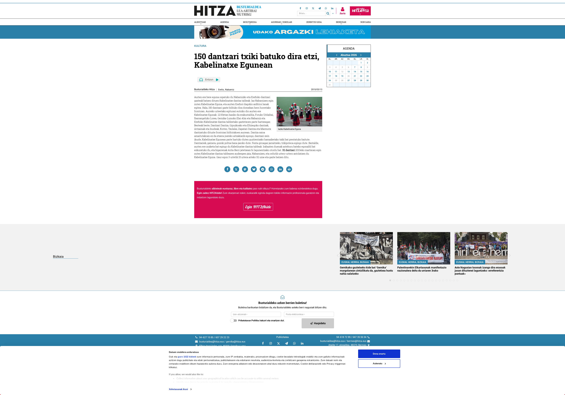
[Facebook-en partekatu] (227, 169)
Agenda (224, 22)
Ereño (221, 90)
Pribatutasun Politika (248, 320)
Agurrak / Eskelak (281, 22)
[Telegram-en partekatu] (263, 169)
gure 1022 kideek (187, 356)
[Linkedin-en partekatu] (280, 169)
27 (331, 63)
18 (336, 76)
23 (368, 76)
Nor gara (365, 22)
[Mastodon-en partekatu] (245, 169)
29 (344, 63)
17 (330, 76)
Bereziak (341, 22)
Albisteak (200, 22)
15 (361, 72)
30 (350, 63)
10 (330, 72)
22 (361, 76)
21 (355, 76)
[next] (361, 55)
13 (321, 89)
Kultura (200, 46)
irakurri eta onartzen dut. (261, 320)
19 (342, 76)
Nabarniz (229, 90)
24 (330, 80)
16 (368, 72)
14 (355, 72)
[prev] (336, 55)
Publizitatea (282, 337)
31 (356, 63)
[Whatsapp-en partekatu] (271, 169)
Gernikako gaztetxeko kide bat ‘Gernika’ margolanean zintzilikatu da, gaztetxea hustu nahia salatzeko (366, 270)
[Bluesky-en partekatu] (254, 169)
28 (338, 63)
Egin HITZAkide (258, 206)
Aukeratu (377, 363)
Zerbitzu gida (314, 22)
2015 (313, 89)
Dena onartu (379, 353)
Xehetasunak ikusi (178, 389)
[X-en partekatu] (236, 169)
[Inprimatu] (289, 169)
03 (318, 89)
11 (336, 72)
